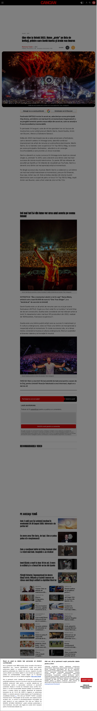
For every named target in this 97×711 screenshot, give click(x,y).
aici (16, 695)
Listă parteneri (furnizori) (52, 684)
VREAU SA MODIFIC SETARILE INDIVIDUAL (86, 686)
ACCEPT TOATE (87, 680)
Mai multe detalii (36, 676)
